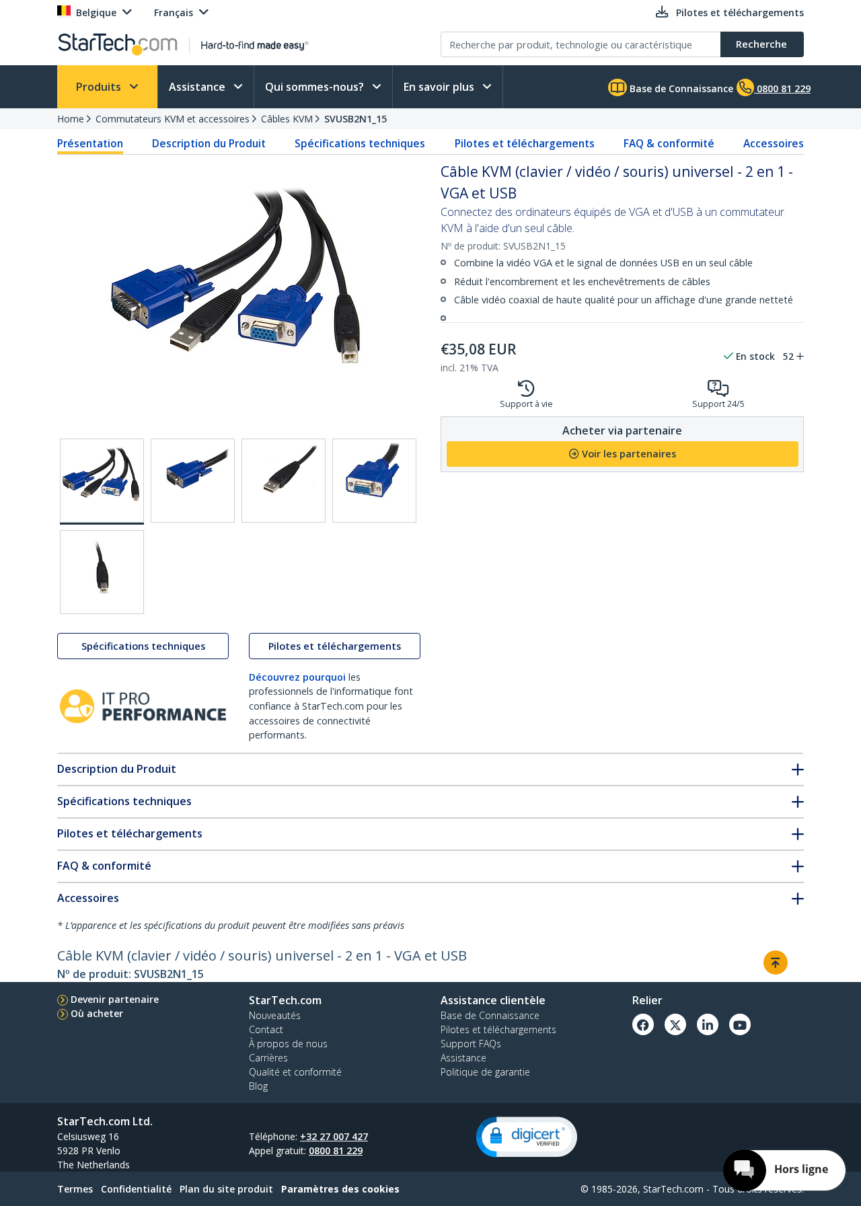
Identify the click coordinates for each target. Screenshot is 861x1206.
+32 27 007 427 (334, 1136)
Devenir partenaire (115, 999)
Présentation (90, 143)
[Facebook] (643, 1024)
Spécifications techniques (360, 143)
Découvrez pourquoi (297, 677)
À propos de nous (288, 1043)
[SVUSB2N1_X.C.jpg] (283, 481)
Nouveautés (275, 1015)
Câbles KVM (287, 118)
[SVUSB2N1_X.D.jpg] (374, 481)
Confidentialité (136, 1188)
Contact (266, 1029)
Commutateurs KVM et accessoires (173, 118)
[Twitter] (675, 1024)
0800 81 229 (336, 1150)
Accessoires (773, 143)
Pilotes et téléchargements (525, 143)
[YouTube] (740, 1024)
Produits (100, 86)
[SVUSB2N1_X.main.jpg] (102, 482)
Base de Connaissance (680, 88)
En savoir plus (440, 86)
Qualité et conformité (295, 1071)
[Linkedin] (707, 1024)
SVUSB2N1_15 (355, 118)
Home (70, 118)
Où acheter (97, 1013)
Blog (258, 1086)
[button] (526, 1137)
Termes (75, 1188)
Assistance (198, 86)
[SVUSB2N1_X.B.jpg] (193, 481)
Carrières (268, 1057)
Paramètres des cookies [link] (340, 1188)
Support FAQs (471, 1043)
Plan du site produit (226, 1188)
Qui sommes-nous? (316, 86)
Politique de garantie (485, 1071)
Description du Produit (209, 143)
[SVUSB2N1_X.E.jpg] (102, 572)
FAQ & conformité (669, 143)
